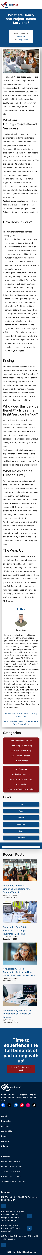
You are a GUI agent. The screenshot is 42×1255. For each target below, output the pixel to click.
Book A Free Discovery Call (21, 1068)
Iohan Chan (21, 37)
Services (21, 817)
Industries (21, 824)
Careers (5, 1141)
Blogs (3, 1136)
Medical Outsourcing (21, 774)
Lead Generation (21, 769)
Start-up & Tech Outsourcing (21, 789)
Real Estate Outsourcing (21, 779)
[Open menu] (39, 4)
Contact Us (21, 838)
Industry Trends (22, 39)
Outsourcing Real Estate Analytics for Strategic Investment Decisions (15, 930)
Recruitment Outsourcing (21, 741)
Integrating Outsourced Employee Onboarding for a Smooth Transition (17, 889)
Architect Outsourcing (21, 751)
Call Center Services (21, 756)
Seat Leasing (21, 784)
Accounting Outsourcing (21, 746)
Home (21, 804)
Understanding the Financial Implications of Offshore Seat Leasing (17, 1013)
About (21, 811)
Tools (21, 831)
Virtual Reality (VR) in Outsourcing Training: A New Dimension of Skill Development (19, 972)
